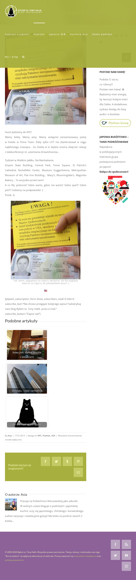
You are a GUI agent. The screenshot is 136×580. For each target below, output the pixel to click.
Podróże (46, 435)
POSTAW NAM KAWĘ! (112, 72)
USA (53, 435)
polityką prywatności (14, 560)
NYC (40, 435)
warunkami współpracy (85, 556)
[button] (23, 56)
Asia (10, 435)
